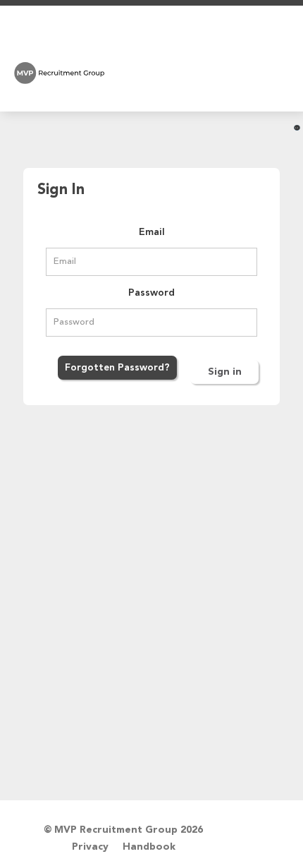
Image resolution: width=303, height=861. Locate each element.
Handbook (149, 847)
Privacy (90, 847)
